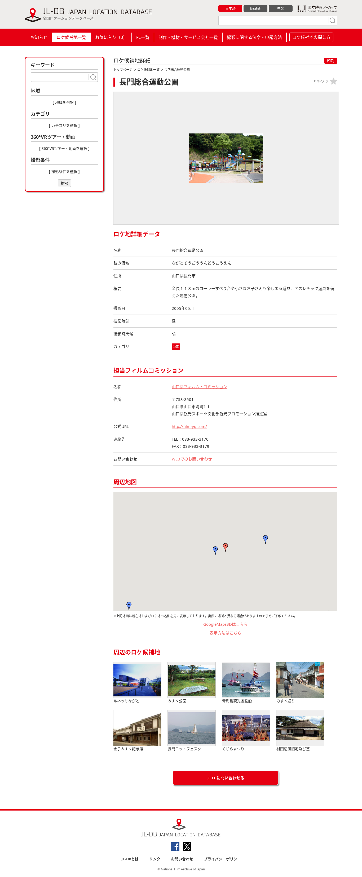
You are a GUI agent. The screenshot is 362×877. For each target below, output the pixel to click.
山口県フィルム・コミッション (199, 386)
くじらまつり (233, 748)
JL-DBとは (130, 858)
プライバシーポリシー (222, 858)
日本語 (230, 8)
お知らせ (38, 37)
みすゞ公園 (177, 700)
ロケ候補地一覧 (71, 37)
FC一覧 (142, 37)
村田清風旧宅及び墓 (293, 748)
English (255, 8)
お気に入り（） (111, 37)
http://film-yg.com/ (189, 426)
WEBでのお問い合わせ (192, 459)
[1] (332, 20)
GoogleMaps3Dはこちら (225, 624)
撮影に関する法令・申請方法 (254, 37)
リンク (154, 858)
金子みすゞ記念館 (128, 748)
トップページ (123, 70)
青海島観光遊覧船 (237, 700)
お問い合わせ (182, 858)
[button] (215, 550)
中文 (280, 8)
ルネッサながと (126, 700)
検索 (64, 183)
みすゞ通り (285, 700)
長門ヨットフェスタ (184, 748)
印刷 (330, 60)
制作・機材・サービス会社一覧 (188, 37)
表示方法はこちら (225, 633)
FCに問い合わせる (228, 777)
